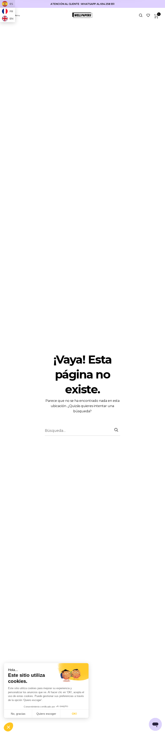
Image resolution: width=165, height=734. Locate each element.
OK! (74, 713)
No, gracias (18, 713)
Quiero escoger (46, 713)
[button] (8, 727)
